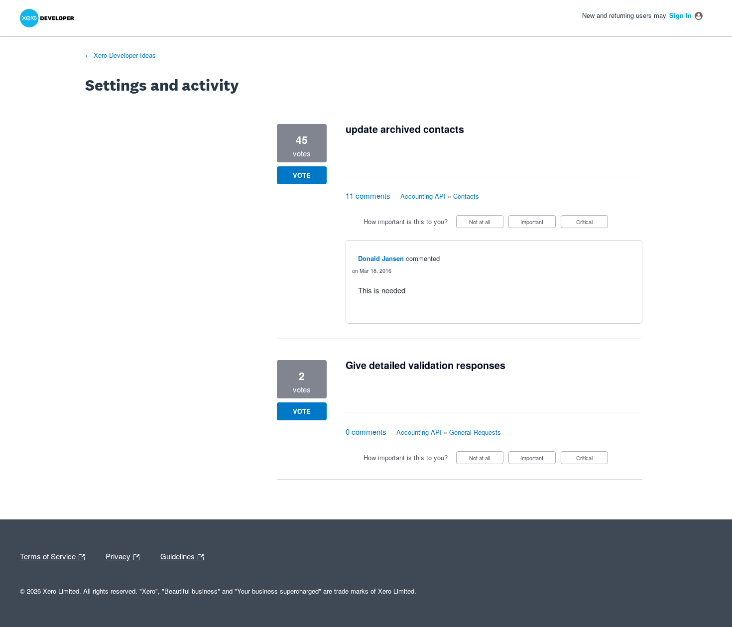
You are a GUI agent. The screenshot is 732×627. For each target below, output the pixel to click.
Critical (592, 223)
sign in (680, 15)
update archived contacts (405, 129)
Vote (302, 175)
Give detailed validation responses (425, 365)
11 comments (368, 195)
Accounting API (423, 196)
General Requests (475, 432)
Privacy (119, 555)
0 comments (366, 431)
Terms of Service (49, 555)
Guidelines (178, 555)
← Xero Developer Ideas (120, 55)
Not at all (486, 223)
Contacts (466, 196)
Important (538, 223)
